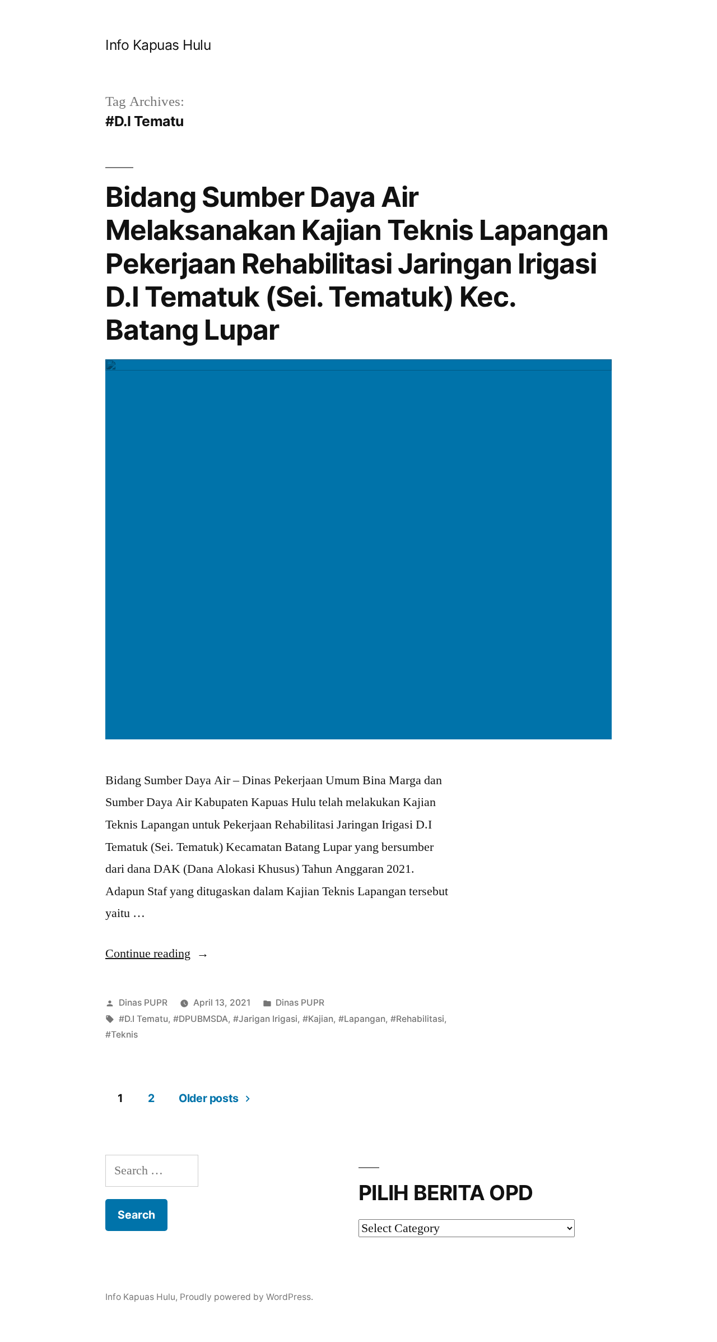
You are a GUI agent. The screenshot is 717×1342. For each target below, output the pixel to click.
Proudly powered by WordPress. (246, 1297)
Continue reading (157, 953)
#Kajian (317, 1019)
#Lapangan (361, 1019)
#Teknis (121, 1034)
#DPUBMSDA (200, 1019)
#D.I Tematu (143, 1019)
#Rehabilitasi (417, 1019)
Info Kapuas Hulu (158, 44)
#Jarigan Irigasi (265, 1019)
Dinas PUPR (143, 1002)
